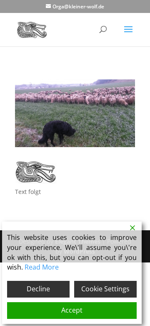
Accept (71, 310)
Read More (42, 267)
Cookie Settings (105, 288)
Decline (38, 288)
